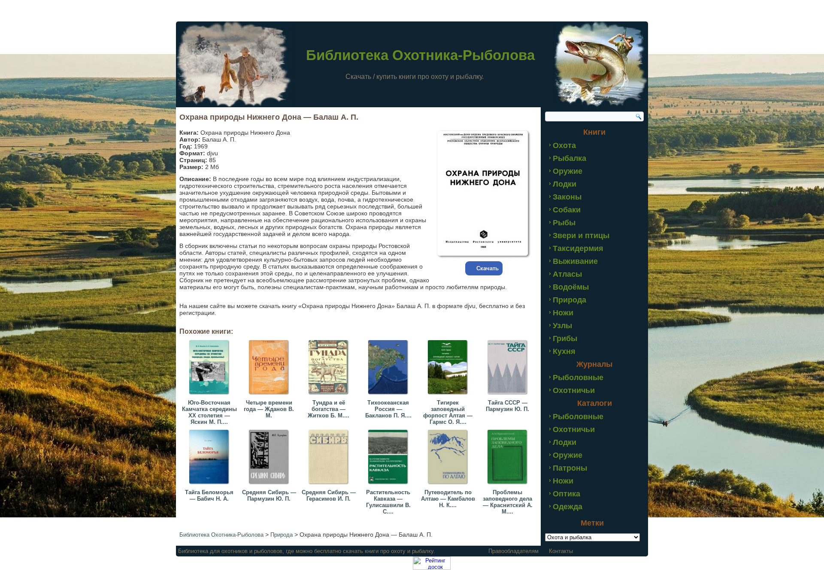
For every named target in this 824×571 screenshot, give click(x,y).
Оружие (567, 171)
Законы (567, 197)
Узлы (562, 325)
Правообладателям (513, 551)
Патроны (570, 468)
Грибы (565, 338)
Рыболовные (578, 377)
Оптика (566, 493)
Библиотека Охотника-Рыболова (420, 55)
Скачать (487, 268)
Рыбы (564, 222)
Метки (592, 523)
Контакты (561, 551)
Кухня (564, 351)
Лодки (564, 184)
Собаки (567, 209)
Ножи (563, 312)
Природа (569, 300)
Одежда (567, 506)
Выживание (575, 261)
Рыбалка (569, 158)
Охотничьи (574, 390)
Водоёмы (571, 287)
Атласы (567, 274)
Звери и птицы (581, 235)
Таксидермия (578, 248)
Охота (564, 145)
